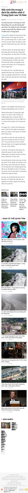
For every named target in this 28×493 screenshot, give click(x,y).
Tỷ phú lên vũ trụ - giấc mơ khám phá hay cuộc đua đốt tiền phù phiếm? (22, 204)
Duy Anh (3, 19)
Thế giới (4, 7)
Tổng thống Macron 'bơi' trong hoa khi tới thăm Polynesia (14, 203)
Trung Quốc (5, 35)
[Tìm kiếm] (25, 2)
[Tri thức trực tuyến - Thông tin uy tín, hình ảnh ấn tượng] (17, 2)
